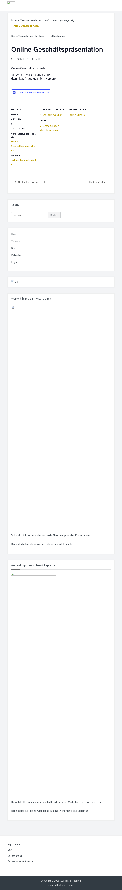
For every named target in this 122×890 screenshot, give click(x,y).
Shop (14, 248)
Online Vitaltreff (98, 182)
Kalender (16, 255)
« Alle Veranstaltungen (25, 26)
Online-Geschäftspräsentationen (23, 145)
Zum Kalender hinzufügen (31, 92)
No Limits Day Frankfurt (31, 182)
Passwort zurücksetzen (20, 861)
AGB (9, 850)
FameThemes (67, 885)
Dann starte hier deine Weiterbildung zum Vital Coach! (41, 544)
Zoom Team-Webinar (51, 115)
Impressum (13, 844)
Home (14, 234)
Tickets (15, 241)
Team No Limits (76, 115)
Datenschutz (14, 855)
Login (14, 262)
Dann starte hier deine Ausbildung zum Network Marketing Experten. (50, 810)
